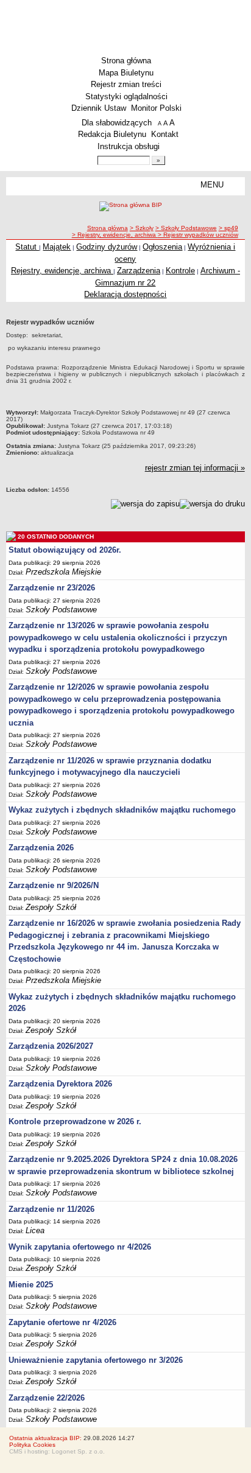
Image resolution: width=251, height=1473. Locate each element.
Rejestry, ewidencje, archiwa (62, 270)
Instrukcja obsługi (128, 146)
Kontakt (165, 134)
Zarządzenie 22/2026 (47, 1397)
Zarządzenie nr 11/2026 (51, 1209)
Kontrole (180, 270)
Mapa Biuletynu (126, 72)
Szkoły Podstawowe (61, 609)
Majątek (57, 246)
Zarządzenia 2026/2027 (51, 1046)
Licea (35, 1230)
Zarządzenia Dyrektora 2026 (60, 1083)
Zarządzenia (138, 270)
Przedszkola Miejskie (63, 571)
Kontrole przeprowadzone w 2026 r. (75, 1121)
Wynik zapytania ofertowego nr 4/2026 (80, 1246)
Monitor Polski (156, 108)
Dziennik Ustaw (98, 108)
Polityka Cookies (32, 1444)
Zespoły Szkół (51, 907)
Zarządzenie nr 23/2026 (52, 587)
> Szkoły (142, 228)
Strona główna (126, 60)
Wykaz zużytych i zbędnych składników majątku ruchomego (122, 809)
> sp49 (228, 228)
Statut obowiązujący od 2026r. (65, 550)
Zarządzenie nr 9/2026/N (54, 885)
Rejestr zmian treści (126, 84)
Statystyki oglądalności (126, 96)
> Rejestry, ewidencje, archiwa (115, 234)
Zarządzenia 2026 (41, 847)
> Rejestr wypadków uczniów (198, 234)
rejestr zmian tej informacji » (195, 467)
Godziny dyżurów (106, 246)
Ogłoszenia (162, 246)
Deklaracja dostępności (125, 294)
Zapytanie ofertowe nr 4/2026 (62, 1322)
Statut (27, 246)
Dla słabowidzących (117, 122)
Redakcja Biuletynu (112, 134)
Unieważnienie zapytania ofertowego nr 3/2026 (96, 1360)
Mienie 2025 (31, 1284)
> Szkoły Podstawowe (186, 228)
